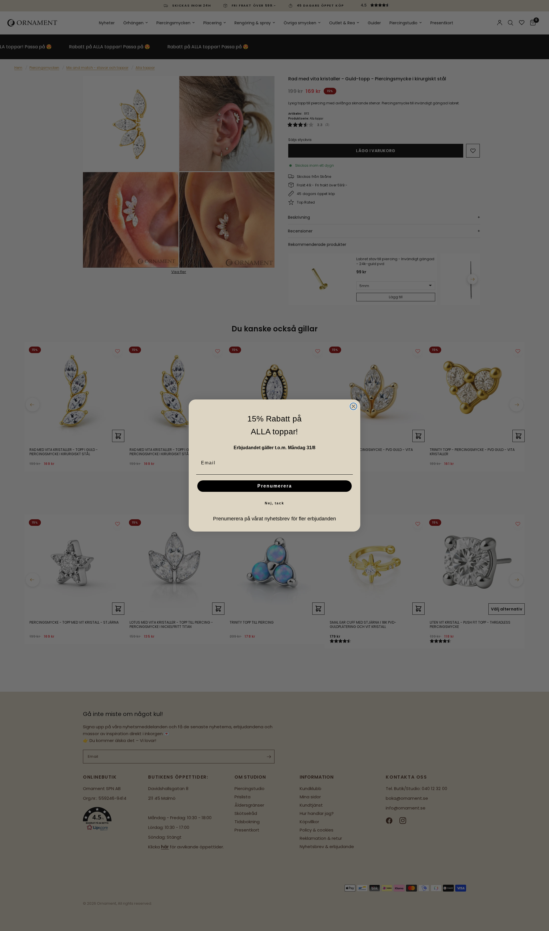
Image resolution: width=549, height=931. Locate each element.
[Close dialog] (353, 406)
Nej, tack (274, 503)
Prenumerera (274, 486)
